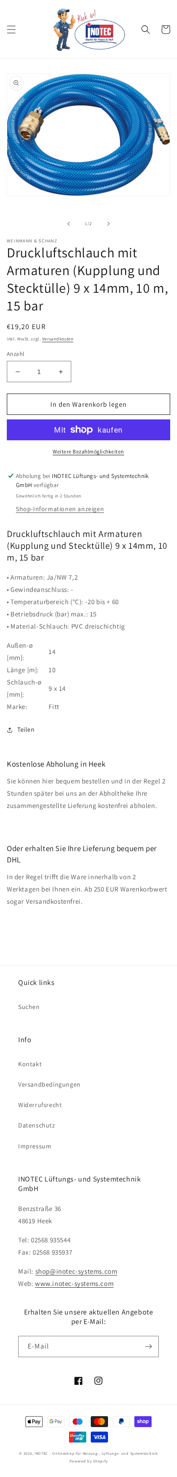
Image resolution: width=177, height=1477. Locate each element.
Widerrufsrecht (40, 1105)
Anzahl (15, 354)
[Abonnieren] (148, 1346)
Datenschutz (36, 1125)
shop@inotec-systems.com (76, 1271)
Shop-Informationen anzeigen (60, 509)
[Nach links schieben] (69, 224)
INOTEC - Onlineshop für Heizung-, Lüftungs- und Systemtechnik (96, 1453)
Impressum (34, 1146)
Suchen (29, 1007)
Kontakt (30, 1064)
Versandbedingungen (49, 1084)
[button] (11, 29)
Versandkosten (58, 339)
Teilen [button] (26, 729)
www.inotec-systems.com (74, 1283)
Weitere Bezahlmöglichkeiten (88, 451)
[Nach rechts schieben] (108, 224)
